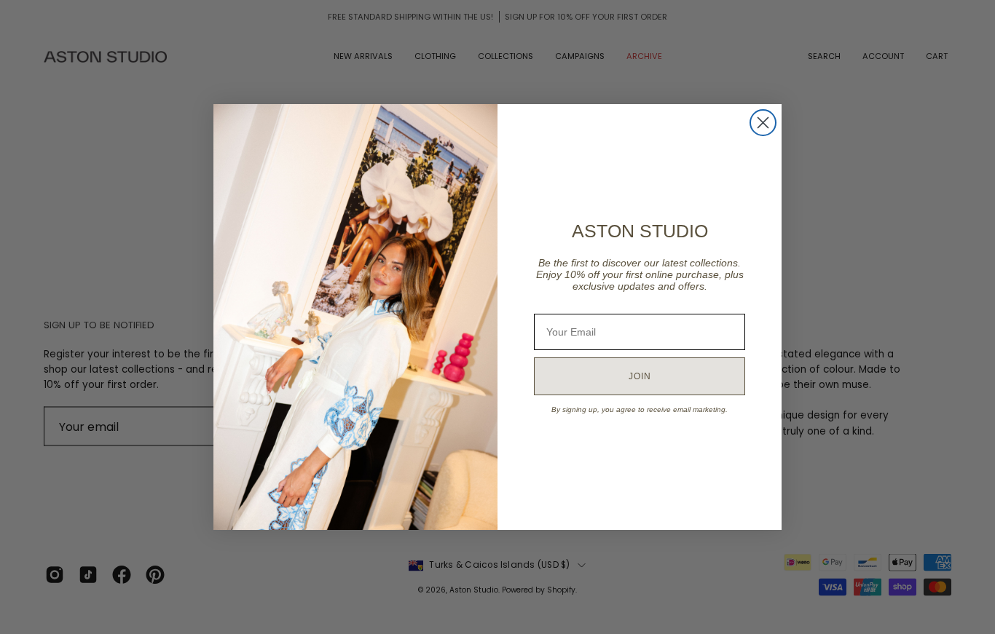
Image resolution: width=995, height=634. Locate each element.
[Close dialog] (763, 122)
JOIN (640, 376)
